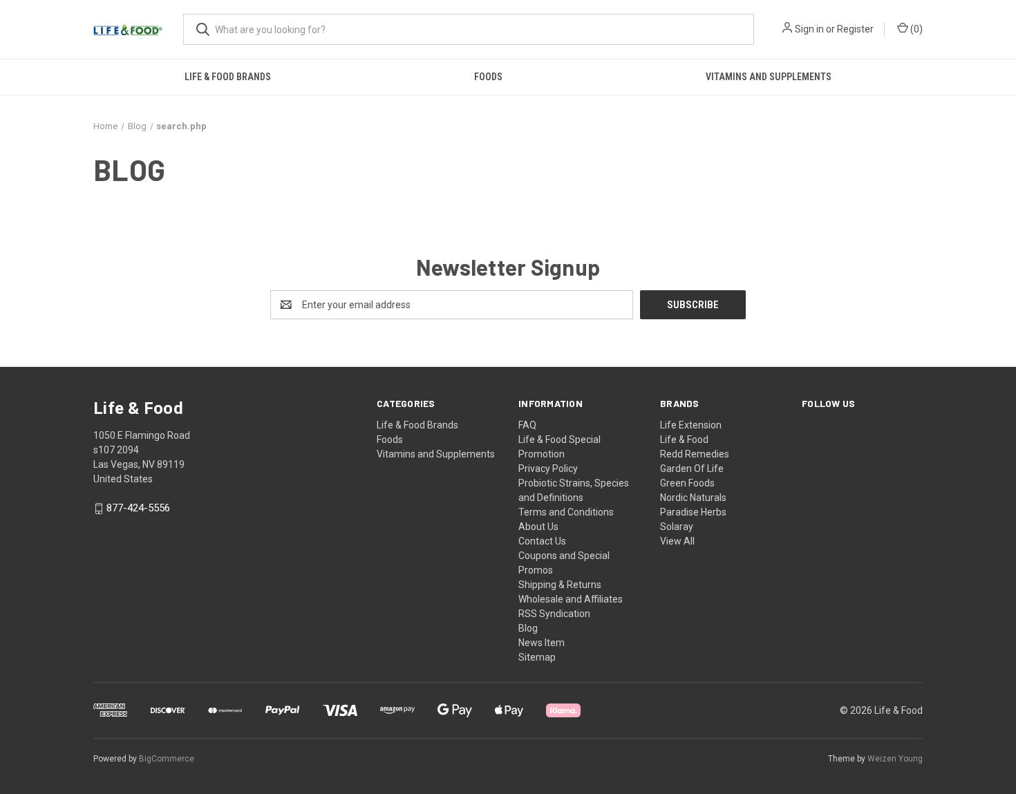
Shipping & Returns (559, 584)
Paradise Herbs (693, 512)
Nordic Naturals (693, 497)
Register (855, 29)
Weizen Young (895, 759)
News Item (541, 642)
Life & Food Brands (228, 76)
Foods (488, 76)
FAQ (527, 425)
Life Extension (691, 425)
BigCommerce (166, 759)
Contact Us (542, 541)
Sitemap (537, 657)
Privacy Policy (548, 468)
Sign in (809, 29)
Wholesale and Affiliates (570, 599)
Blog (528, 628)
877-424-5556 (138, 508)
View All (677, 541)
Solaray (676, 526)
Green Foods (687, 483)
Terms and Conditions (566, 512)
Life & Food (684, 439)
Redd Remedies (694, 454)
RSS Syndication (554, 613)
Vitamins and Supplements (768, 76)
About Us (538, 526)
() (915, 29)
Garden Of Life (692, 468)
